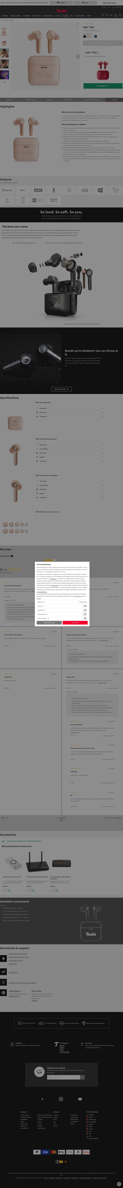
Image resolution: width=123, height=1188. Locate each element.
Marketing (40, 610)
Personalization (42, 614)
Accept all (75, 623)
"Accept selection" (42, 592)
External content (42, 618)
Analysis (40, 606)
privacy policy (77, 596)
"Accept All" (55, 585)
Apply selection (49, 623)
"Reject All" (53, 578)
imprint (39, 598)
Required (40, 602)
